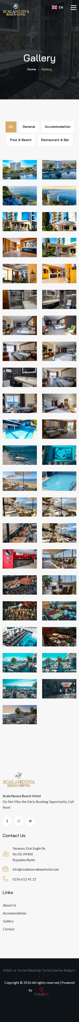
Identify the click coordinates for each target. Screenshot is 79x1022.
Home (31, 69)
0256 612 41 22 (24, 879)
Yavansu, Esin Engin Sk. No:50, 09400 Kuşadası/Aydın (29, 854)
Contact (9, 929)
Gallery (8, 921)
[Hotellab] (41, 990)
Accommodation (14, 913)
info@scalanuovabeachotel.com (36, 869)
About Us (9, 905)
